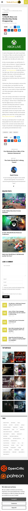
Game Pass (15, 427)
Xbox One (14, 452)
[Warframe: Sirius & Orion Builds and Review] (20, 394)
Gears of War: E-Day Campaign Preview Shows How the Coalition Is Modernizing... (17, 312)
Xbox (6, 14)
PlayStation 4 (14, 440)
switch (4, 449)
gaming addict (6, 429)
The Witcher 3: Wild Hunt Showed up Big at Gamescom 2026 (17, 304)
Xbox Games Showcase (8, 116)
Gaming (21, 427)
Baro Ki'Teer (6, 422)
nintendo (5, 436)
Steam (19, 447)
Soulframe (5, 447)
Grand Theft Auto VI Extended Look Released (16, 321)
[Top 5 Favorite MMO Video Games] (20, 370)
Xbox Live (16, 132)
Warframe (17, 449)
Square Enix (13, 447)
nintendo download (14, 436)
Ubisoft (10, 449)
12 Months (5, 132)
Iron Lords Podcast (7, 431)
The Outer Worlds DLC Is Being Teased (14, 161)
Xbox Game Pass (6, 452)
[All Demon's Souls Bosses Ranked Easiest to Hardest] (20, 382)
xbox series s (21, 452)
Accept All (14, 499)
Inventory (22, 429)
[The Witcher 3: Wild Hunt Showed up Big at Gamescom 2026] (8, 358)
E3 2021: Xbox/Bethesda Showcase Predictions (12, 233)
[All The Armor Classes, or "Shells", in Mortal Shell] (8, 407)
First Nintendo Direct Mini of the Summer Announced (14, 152)
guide (13, 429)
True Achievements (11, 70)
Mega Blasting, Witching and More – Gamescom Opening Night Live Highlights (17, 338)
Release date (6, 445)
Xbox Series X (6, 454)
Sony (22, 445)
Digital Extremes (7, 427)
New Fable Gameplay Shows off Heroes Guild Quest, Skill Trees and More (16, 329)
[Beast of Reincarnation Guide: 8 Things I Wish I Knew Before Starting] (8, 370)
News (4, 14)
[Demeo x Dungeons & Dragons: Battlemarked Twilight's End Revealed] (8, 382)
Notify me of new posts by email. (12, 294)
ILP (17, 429)
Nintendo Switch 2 (17, 438)
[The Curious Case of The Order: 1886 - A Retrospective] (8, 394)
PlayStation (6, 440)
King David (16, 431)
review (12, 445)
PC (23, 438)
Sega (17, 445)
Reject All (14, 507)
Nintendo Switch (7, 438)
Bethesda (13, 422)
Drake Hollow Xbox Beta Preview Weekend (11, 212)
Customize (14, 503)
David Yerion (6, 23)
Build (19, 422)
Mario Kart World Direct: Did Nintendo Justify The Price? (13, 255)
